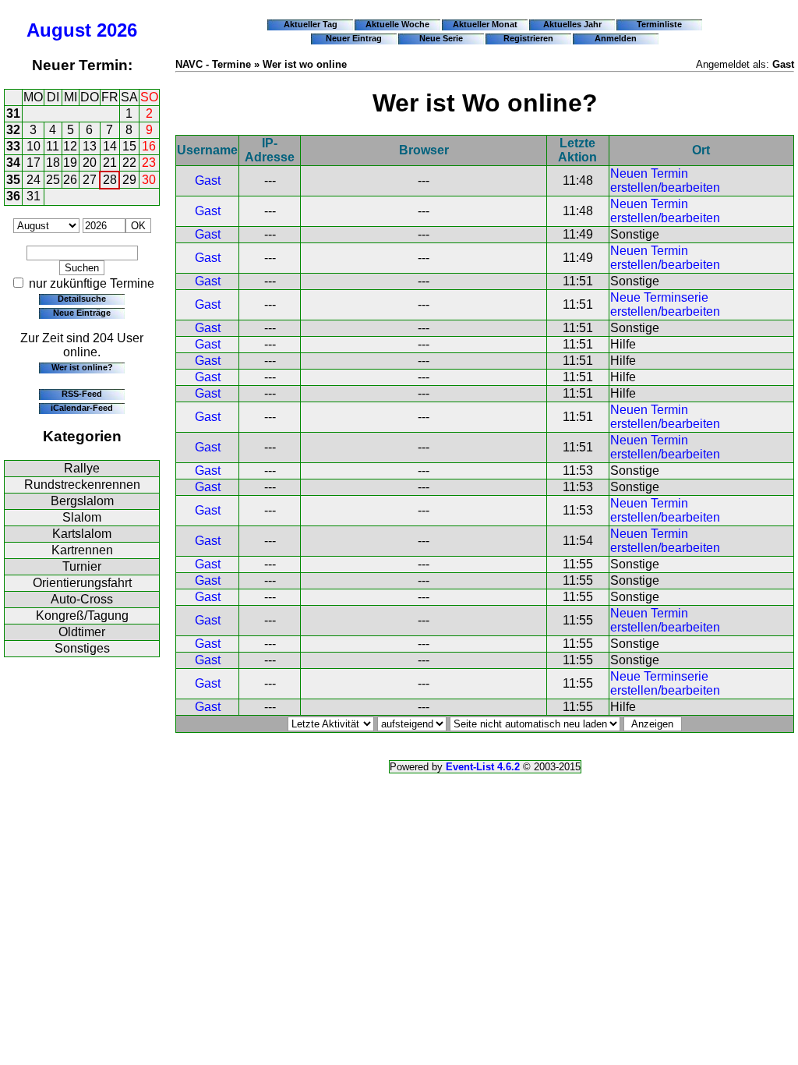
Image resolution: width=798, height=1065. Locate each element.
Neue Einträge (82, 312)
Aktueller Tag (310, 24)
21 (110, 162)
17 (33, 162)
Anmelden (616, 38)
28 (110, 179)
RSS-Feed (82, 393)
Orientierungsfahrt (82, 582)
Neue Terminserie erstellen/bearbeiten (665, 304)
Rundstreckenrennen (82, 484)
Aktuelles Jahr (572, 24)
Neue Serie (441, 38)
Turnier (81, 566)
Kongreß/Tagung (82, 615)
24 (33, 179)
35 (13, 179)
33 (13, 146)
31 (13, 113)
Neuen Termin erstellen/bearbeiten (665, 180)
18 (53, 162)
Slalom (81, 517)
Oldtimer (81, 632)
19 (70, 162)
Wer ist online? (82, 367)
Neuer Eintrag (354, 38)
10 (33, 146)
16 (149, 146)
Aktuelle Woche (397, 24)
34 (13, 162)
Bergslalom (82, 501)
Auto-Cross (82, 599)
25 (53, 179)
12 (70, 146)
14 (110, 146)
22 (129, 162)
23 (149, 162)
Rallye (82, 468)
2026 (117, 30)
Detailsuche (82, 298)
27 (90, 179)
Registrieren (528, 38)
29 (129, 179)
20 (90, 162)
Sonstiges (82, 648)
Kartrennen (82, 550)
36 (13, 196)
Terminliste (659, 24)
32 (13, 129)
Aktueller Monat (485, 24)
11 (52, 146)
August (58, 30)
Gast (208, 180)
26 (70, 179)
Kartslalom (81, 533)
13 (90, 146)
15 (129, 146)
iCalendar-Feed (82, 407)
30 (149, 179)
